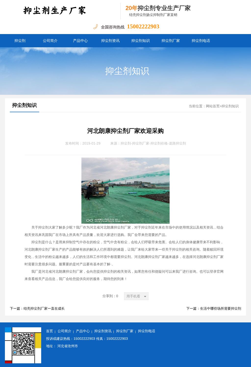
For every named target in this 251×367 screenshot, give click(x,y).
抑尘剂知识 (140, 41)
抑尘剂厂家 (171, 41)
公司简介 (50, 41)
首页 (49, 331)
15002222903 (143, 26)
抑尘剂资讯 (110, 41)
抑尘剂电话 (201, 41)
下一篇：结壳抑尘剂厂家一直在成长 (37, 308)
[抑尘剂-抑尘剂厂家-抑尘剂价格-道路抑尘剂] (63, 11)
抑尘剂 (19, 41)
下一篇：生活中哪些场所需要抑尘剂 (213, 308)
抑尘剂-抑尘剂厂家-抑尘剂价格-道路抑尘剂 (153, 143)
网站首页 (213, 106)
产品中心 (80, 41)
